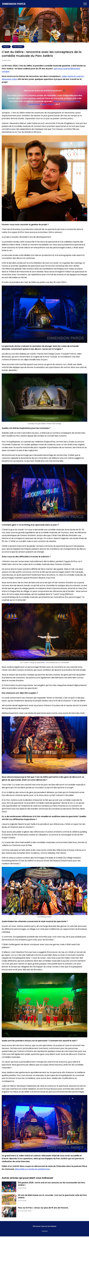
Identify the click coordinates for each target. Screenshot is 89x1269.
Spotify (51, 104)
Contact (45, 1231)
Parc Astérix (18, 47)
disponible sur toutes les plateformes (32, 1169)
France (6, 47)
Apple (44, 104)
